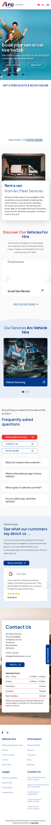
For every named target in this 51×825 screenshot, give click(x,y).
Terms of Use (7, 783)
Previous (4, 278)
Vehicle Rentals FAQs (16, 437)
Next (46, 278)
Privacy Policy (7, 787)
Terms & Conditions (9, 778)
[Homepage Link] (13, 4)
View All (13, 664)
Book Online (12, 450)
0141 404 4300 (33, 787)
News (29, 760)
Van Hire (5, 750)
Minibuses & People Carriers (12, 745)
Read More (12, 597)
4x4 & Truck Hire (8, 755)
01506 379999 (33, 802)
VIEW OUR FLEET (13, 65)
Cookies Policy (7, 792)
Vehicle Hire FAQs (33, 745)
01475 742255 (34, 139)
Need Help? (36, 65)
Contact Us (12, 444)
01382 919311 (32, 794)
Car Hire (5, 760)
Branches (31, 764)
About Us (30, 750)
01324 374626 (33, 809)
